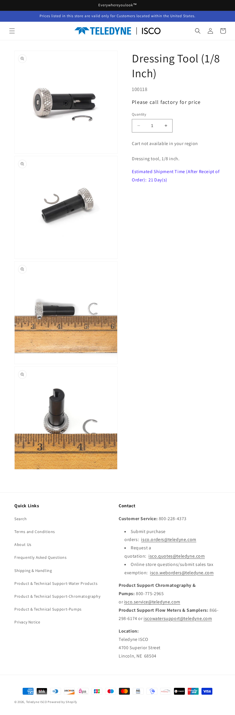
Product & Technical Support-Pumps (48, 609)
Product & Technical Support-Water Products (55, 583)
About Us (23, 544)
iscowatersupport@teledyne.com (178, 618)
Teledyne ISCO (36, 702)
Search (20, 518)
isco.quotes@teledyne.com (176, 556)
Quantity (139, 114)
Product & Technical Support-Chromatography (57, 596)
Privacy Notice (27, 622)
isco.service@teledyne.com (152, 602)
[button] (12, 31)
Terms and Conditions (34, 531)
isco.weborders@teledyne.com (182, 573)
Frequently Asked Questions (40, 557)
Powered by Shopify (62, 702)
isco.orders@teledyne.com (168, 539)
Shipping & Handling (33, 570)
